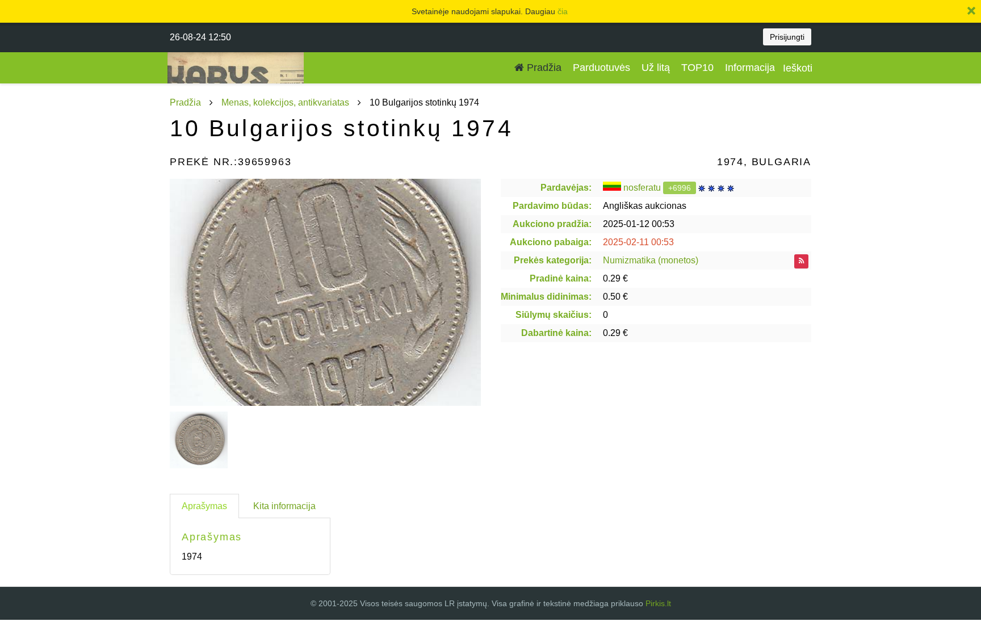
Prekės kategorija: (553, 260)
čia (562, 11)
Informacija (750, 67)
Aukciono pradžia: (552, 224)
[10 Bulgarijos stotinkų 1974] (325, 292)
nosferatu (642, 187)
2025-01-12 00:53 (638, 224)
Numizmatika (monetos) (650, 260)
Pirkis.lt (658, 603)
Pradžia (542, 67)
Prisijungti (787, 36)
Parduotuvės (601, 67)
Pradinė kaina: (561, 278)
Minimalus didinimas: (546, 296)
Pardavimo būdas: (552, 206)
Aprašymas (204, 506)
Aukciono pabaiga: (551, 242)
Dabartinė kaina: (556, 333)
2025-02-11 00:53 (638, 242)
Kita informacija (284, 506)
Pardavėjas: (566, 187)
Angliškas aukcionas (644, 206)
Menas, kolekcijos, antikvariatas (285, 102)
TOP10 (697, 67)
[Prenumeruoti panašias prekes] (801, 261)
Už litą (656, 67)
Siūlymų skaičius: (553, 315)
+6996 (679, 187)
